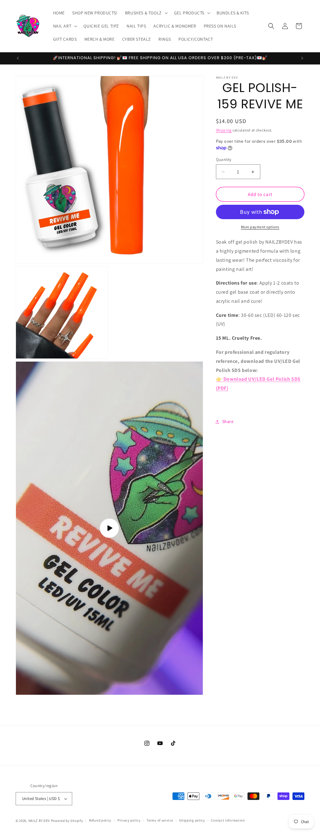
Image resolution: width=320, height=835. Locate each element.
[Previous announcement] (18, 58)
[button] (145, 12)
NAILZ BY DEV (39, 820)
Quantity (224, 159)
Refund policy (100, 820)
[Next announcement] (302, 58)
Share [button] (228, 421)
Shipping (224, 130)
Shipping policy (192, 820)
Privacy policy (129, 820)
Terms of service (160, 820)
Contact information (228, 820)
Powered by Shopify (67, 820)
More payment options (260, 226)
